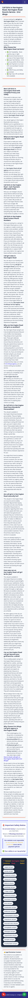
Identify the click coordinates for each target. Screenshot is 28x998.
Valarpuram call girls (9, 879)
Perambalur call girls (9, 899)
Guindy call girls (8, 871)
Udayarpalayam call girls (11, 915)
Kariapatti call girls (9, 939)
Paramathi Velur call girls (11, 923)
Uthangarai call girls (9, 931)
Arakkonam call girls (9, 911)
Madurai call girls (9, 883)
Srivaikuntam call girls (10, 907)
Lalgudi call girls (8, 867)
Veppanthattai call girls (10, 935)
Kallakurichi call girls (9, 895)
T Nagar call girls (8, 891)
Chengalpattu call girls (10, 927)
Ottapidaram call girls (10, 919)
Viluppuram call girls (9, 875)
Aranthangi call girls (9, 887)
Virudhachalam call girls (10, 943)
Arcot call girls (8, 903)
